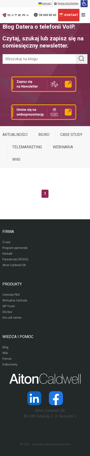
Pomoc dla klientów (68, 3)
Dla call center (12, 317)
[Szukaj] (81, 59)
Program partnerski (15, 248)
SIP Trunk (8, 306)
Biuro (43, 134)
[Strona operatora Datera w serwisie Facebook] (56, 398)
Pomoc (7, 358)
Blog (5, 347)
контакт (47, 3)
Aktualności (15, 134)
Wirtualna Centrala (14, 300)
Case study (71, 134)
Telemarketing (27, 147)
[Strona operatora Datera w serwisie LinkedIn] (34, 398)
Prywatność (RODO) (15, 259)
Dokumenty (10, 364)
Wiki (16, 159)
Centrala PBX (11, 294)
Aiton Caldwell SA (14, 265)
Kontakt (71, 15)
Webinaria (63, 147)
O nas (6, 242)
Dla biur (7, 312)
